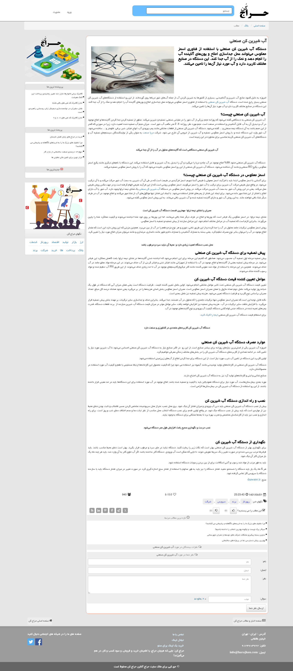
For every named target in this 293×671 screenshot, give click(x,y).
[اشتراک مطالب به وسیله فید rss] (92, 510)
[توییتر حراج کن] (30, 642)
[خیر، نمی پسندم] (216, 510)
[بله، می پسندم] (233, 510)
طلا (61, 250)
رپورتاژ (246, 501)
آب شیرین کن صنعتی (218, 101)
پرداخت (70, 250)
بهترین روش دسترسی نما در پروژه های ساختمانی (243, 540)
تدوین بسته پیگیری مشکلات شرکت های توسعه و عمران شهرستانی (236, 535)
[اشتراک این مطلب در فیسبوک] (112, 510)
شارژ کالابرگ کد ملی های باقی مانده (67, 103)
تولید (65, 242)
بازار (74, 242)
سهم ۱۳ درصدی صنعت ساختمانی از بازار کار (63, 152)
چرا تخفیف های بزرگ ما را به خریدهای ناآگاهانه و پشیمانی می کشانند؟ (235, 523)
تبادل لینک (178, 639)
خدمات (33, 242)
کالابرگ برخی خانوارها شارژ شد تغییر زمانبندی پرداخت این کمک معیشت (57, 95)
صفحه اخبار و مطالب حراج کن (248, 620)
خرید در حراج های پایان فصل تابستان (66, 137)
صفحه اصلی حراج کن (39, 620)
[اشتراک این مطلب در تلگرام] (119, 510)
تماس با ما (178, 634)
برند (234, 501)
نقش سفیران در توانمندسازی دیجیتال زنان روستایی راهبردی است (55, 110)
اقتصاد (55, 242)
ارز (81, 242)
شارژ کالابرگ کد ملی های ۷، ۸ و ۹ (67, 118)
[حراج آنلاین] (254, 5)
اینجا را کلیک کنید (209, 314)
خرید (54, 250)
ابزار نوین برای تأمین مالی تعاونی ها (66, 157)
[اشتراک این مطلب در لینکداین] (99, 510)
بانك (80, 250)
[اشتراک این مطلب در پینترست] (105, 510)
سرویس (221, 501)
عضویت (56, 12)
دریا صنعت (148, 132)
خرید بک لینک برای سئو (170, 645)
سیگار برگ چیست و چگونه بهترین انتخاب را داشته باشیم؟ (240, 529)
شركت (208, 501)
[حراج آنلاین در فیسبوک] (38, 642)
